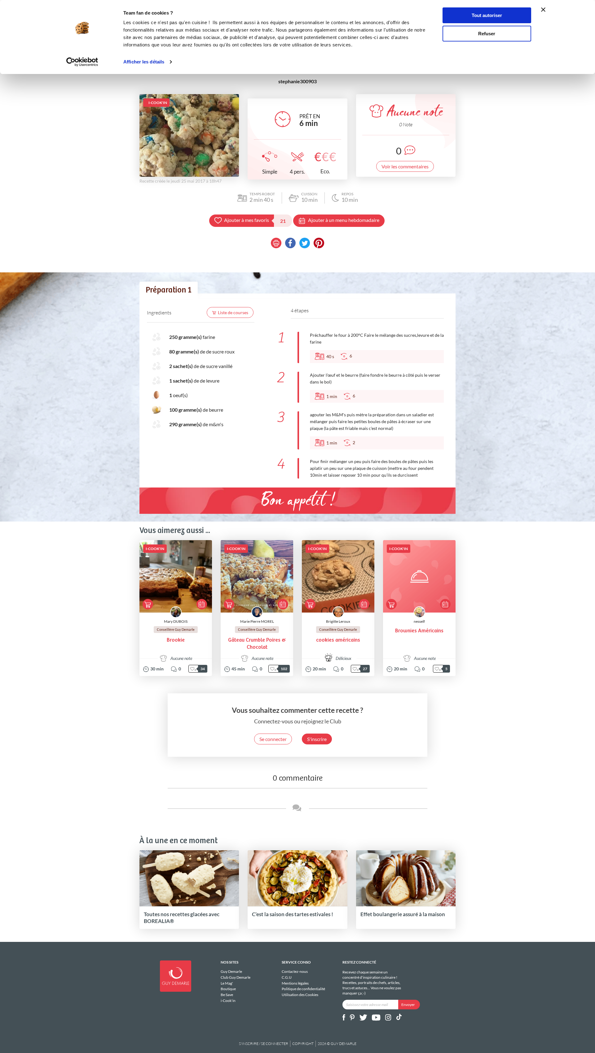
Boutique (228, 988)
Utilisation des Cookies (300, 994)
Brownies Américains (419, 631)
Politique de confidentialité (303, 988)
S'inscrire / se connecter (263, 1043)
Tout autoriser (487, 15)
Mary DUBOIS (175, 621)
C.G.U (287, 977)
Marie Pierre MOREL (257, 621)
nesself (419, 621)
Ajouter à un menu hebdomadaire (343, 220)
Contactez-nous (295, 971)
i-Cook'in (228, 1000)
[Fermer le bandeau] (543, 9)
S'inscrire (317, 739)
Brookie (176, 640)
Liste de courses (233, 312)
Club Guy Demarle (235, 977)
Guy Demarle (231, 971)
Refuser (486, 33)
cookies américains (338, 640)
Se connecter (273, 739)
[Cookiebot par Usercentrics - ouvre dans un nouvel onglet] (82, 62)
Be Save (227, 994)
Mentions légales (295, 983)
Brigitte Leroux (338, 621)
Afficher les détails (143, 61)
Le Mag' (227, 983)
